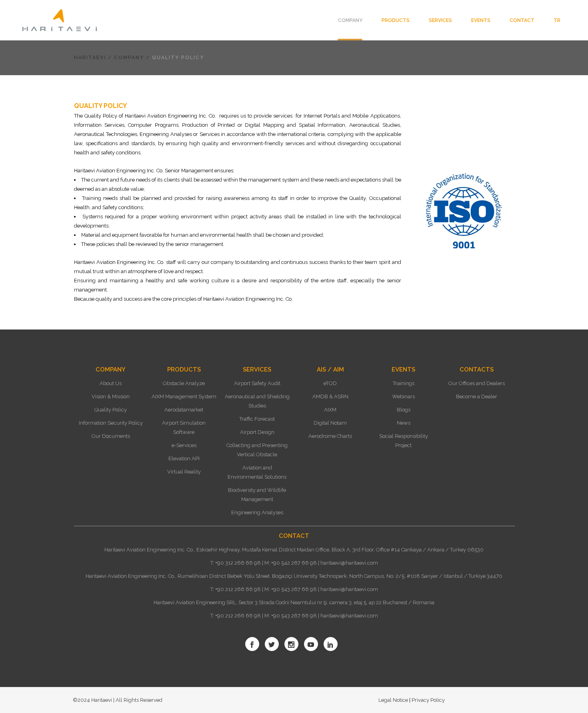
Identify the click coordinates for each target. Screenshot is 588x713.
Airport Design (257, 432)
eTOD (330, 383)
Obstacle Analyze (184, 383)
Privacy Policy (427, 700)
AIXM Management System (184, 396)
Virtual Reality (184, 472)
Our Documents (111, 436)
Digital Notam (330, 423)
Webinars (403, 396)
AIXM (330, 410)
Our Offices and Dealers (476, 383)
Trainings (403, 383)
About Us (111, 383)
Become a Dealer (476, 396)
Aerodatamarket (183, 410)
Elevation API (184, 458)
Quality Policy (110, 410)
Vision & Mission (111, 396)
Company (129, 57)
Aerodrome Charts (330, 436)
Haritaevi (90, 57)
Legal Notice (393, 700)
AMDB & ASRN (330, 396)
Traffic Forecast (257, 419)
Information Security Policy (111, 423)
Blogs (403, 410)
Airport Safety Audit (257, 383)
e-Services (184, 445)
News (403, 423)
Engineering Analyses (257, 512)
